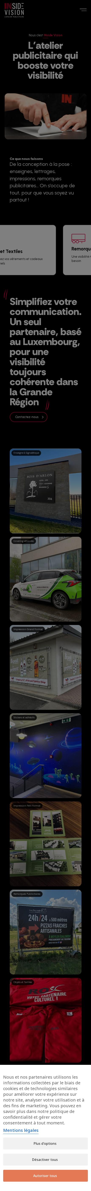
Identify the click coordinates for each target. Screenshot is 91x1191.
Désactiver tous (45, 1159)
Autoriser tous (45, 1175)
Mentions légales (21, 1130)
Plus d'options (45, 1143)
